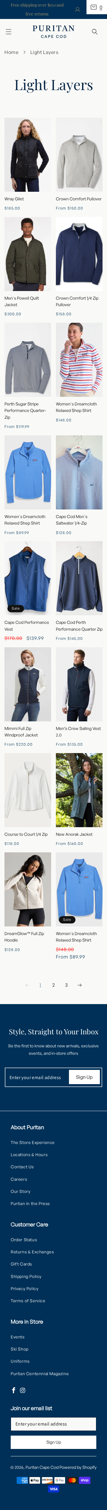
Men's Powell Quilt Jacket (21, 301)
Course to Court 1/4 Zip (26, 834)
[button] (96, 7)
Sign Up (84, 1077)
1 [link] (40, 985)
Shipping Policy (26, 1276)
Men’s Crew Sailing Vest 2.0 (78, 731)
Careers (19, 1179)
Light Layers (44, 52)
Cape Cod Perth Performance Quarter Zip (79, 625)
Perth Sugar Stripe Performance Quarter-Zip (25, 410)
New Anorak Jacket (74, 834)
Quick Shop (28, 154)
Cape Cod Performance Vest (26, 625)
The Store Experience (33, 1142)
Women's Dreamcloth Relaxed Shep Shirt (76, 407)
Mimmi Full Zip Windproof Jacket (21, 731)
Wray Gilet (14, 198)
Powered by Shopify (78, 1467)
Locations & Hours (29, 1154)
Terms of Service (28, 1300)
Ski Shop (20, 1348)
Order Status (24, 1239)
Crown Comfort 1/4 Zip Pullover (77, 301)
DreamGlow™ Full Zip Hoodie (24, 936)
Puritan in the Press (30, 1203)
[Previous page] (27, 985)
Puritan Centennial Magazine (40, 1373)
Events (18, 1336)
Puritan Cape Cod (42, 1467)
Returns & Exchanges (32, 1251)
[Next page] (79, 985)
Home (11, 52)
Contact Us (22, 1166)
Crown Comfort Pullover (79, 198)
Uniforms (20, 1361)
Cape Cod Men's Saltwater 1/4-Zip (71, 519)
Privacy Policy (24, 1288)
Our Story (20, 1191)
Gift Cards (21, 1263)
